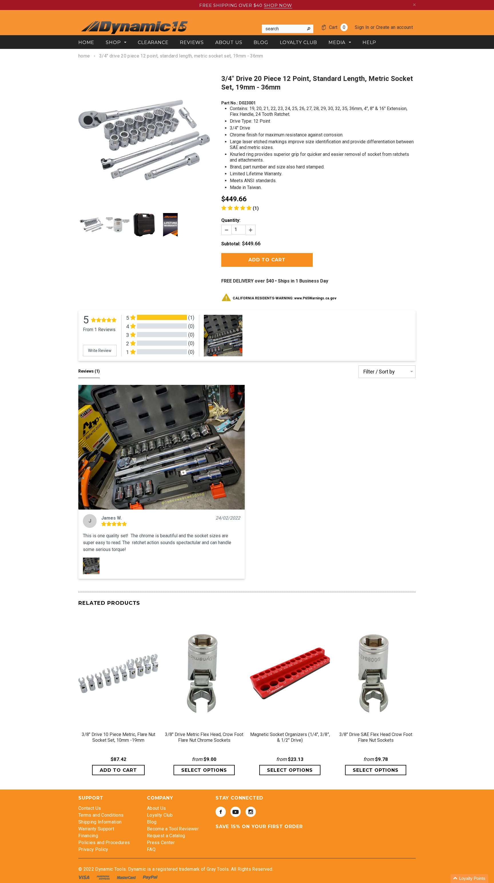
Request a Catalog (166, 835)
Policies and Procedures (104, 842)
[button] (161, 447)
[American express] (103, 877)
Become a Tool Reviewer (173, 829)
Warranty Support (96, 829)
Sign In (362, 27)
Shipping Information (99, 822)
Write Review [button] (99, 350)
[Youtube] (235, 812)
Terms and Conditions (101, 815)
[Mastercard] (127, 877)
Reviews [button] (89, 371)
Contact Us (89, 808)
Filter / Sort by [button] (379, 371)
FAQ (151, 849)
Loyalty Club (160, 815)
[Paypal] (150, 877)
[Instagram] (251, 812)
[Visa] (84, 877)
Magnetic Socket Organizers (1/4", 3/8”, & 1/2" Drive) (290, 737)
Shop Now (278, 5)
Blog (151, 822)
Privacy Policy (93, 849)
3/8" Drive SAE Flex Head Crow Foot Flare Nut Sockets (375, 737)
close (414, 4)
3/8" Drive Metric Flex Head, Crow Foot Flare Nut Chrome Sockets (204, 737)
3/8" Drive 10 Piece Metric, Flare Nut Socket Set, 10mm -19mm (118, 737)
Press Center (161, 842)
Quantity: (230, 220)
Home (84, 56)
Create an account (394, 27)
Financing (88, 835)
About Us (156, 808)
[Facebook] (221, 812)
